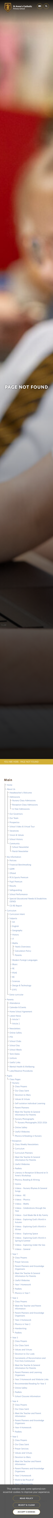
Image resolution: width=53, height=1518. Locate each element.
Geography (17, 930)
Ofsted (13, 873)
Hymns (18, 1184)
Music (15, 964)
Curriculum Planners (24, 1153)
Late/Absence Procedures (21, 1071)
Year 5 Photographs (24, 1484)
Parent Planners (22, 1107)
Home (9, 785)
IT (13, 939)
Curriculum (11, 910)
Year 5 (15, 1436)
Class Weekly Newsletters (26, 1144)
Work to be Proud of (24, 1480)
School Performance (19, 894)
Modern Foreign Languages (25, 960)
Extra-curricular (16, 994)
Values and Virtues (23, 1349)
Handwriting (20, 1328)
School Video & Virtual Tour (22, 826)
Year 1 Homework (23, 1284)
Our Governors (16, 814)
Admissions (15, 797)
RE (13, 977)
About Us (11, 789)
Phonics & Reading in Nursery (28, 1136)
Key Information (14, 857)
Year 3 (15, 1337)
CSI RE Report (16, 905)
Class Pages (15, 1079)
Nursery (15, 1083)
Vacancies (14, 831)
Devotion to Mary (23, 1095)
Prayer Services (22, 1262)
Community (15, 843)
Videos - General (22, 1249)
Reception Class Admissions (25, 804)
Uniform (13, 1058)
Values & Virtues (22, 1099)
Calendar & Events (18, 1007)
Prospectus (14, 822)
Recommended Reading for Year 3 (30, 1383)
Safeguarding (16, 890)
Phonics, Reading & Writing (27, 1179)
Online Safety (16, 1032)
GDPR (12, 869)
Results (13, 886)
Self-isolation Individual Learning (30, 1103)
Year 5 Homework (23, 1475)
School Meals (16, 1049)
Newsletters (15, 1028)
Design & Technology (21, 985)
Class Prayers (21, 1086)
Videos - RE (20, 1195)
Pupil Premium (16, 881)
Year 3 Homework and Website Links (32, 1379)
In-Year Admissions (21, 809)
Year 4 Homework (23, 1427)
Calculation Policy (23, 951)
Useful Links (15, 1062)
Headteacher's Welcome (21, 792)
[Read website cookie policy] (26, 1498)
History (15, 934)
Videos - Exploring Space (26, 1233)
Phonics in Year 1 (22, 1293)
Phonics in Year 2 (22, 1324)
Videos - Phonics (22, 1199)
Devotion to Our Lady (25, 1354)
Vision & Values (17, 835)
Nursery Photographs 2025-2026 (32, 1122)
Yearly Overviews (23, 946)
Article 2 (16, 1023)
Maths (15, 943)
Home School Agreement (21, 1011)
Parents (18, 955)
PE (13, 968)
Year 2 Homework (23, 1320)
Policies (13, 860)
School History (16, 839)
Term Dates (15, 1054)
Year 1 (15, 1254)
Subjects (13, 918)
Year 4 (15, 1401)
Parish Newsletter (20, 851)
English (15, 926)
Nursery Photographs (24, 1119)
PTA (11, 1037)
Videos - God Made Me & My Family (31, 1215)
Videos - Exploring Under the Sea (30, 1245)
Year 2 (15, 1298)
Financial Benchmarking (20, 864)
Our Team (14, 818)
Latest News (15, 1016)
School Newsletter (20, 847)
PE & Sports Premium (19, 877)
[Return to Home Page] (22, 7)
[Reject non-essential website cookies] (26, 1505)
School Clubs (15, 1041)
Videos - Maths (22, 1204)
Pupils (9, 1075)
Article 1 (15, 1019)
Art (13, 922)
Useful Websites (22, 1131)
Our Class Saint (22, 1090)
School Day (15, 1045)
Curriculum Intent (17, 914)
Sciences (16, 981)
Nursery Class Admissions (24, 800)
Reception (16, 1141)
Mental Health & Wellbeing (22, 1066)
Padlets (18, 1168)
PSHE (14, 972)
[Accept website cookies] (26, 1512)
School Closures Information (27, 1396)
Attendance (15, 1003)
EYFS (14, 989)
